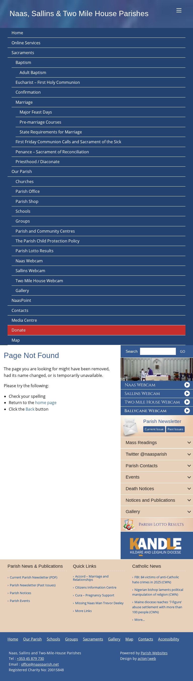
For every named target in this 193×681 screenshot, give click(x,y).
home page (46, 402)
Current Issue (154, 429)
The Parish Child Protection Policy (47, 241)
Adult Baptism (33, 72)
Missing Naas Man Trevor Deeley (99, 603)
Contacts (20, 310)
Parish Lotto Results (35, 251)
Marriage (24, 102)
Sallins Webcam (30, 270)
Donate (19, 330)
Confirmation (28, 92)
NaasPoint (21, 300)
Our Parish (22, 171)
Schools (23, 211)
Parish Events (20, 600)
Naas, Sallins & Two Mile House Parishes (79, 13)
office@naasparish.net (40, 664)
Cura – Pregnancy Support (94, 595)
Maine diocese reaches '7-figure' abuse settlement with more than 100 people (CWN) (157, 607)
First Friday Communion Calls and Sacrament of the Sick (68, 142)
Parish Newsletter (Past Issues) (33, 585)
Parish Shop (27, 201)
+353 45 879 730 (30, 658)
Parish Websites (154, 653)
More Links (83, 611)
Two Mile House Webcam (39, 280)
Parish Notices (20, 593)
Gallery (22, 290)
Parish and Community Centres (45, 231)
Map (16, 340)
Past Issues (175, 429)
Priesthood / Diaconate (38, 161)
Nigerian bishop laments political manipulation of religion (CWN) (157, 592)
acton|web (147, 658)
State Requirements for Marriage (51, 132)
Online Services (26, 43)
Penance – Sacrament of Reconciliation (52, 152)
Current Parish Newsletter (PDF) (33, 577)
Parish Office (28, 191)
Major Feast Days (36, 112)
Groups (23, 221)
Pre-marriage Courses (40, 122)
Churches (25, 181)
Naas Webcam (29, 261)
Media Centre (24, 320)
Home (17, 32)
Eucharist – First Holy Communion (48, 82)
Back (30, 409)
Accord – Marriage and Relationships (91, 578)
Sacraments (23, 52)
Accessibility (168, 639)
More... (139, 619)
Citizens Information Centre (95, 587)
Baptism (23, 62)
